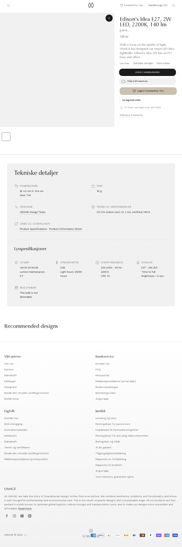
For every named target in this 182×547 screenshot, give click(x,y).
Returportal (102, 375)
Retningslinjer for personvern (112, 424)
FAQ (98, 369)
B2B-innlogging (13, 424)
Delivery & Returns (131, 115)
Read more (25, 508)
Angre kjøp (102, 399)
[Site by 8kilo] (25, 535)
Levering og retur (105, 418)
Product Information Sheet (65, 229)
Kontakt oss (102, 364)
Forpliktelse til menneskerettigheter (116, 430)
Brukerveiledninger (106, 387)
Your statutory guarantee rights (114, 477)
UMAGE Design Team (33, 212)
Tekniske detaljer (143, 63)
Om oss (9, 364)
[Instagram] (14, 516)
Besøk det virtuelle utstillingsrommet (26, 393)
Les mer (124, 63)
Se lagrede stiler (131, 100)
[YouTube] (22, 516)
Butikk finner (11, 399)
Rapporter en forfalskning (110, 459)
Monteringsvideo (105, 393)
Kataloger (10, 381)
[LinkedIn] (29, 516)
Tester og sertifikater (17, 447)
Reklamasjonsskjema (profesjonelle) (26, 459)
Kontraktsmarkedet (15, 430)
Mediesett (10, 436)
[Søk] (173, 5)
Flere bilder (163, 63)
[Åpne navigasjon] (8, 5)
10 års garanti (103, 447)
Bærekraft (10, 375)
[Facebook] (6, 516)
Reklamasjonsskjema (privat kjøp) (115, 381)
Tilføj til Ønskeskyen (137, 81)
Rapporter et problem (108, 465)
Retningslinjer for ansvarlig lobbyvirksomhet (121, 436)
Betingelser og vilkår (107, 441)
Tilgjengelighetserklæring (110, 453)
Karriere (9, 369)
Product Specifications (33, 229)
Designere (10, 387)
